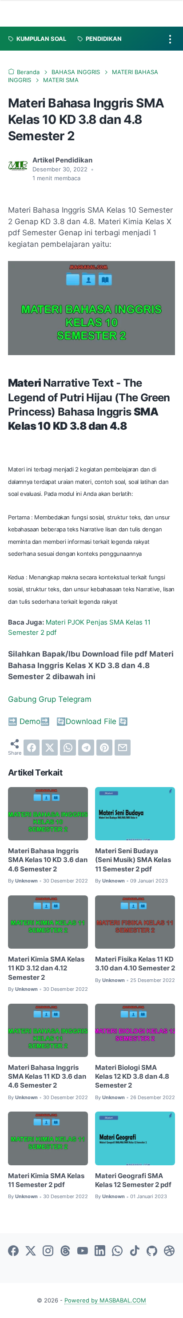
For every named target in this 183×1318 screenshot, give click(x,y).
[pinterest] (104, 748)
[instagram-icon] (48, 1251)
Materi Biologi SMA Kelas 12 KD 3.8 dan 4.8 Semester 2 (132, 1077)
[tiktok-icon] (134, 1251)
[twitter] (50, 748)
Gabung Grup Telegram (50, 699)
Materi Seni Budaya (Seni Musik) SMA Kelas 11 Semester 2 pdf (133, 860)
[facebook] (32, 748)
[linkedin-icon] (100, 1251)
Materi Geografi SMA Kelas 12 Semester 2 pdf (133, 1180)
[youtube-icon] (82, 1251)
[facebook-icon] (13, 1251)
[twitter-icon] (30, 1251)
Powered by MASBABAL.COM (105, 1300)
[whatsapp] (68, 748)
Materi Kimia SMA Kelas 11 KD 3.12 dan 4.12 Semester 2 (46, 968)
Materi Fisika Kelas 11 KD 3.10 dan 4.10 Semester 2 (135, 963)
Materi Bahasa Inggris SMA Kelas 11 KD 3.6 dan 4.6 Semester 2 (47, 1077)
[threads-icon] (65, 1251)
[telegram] (86, 748)
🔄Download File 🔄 (92, 721)
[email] (123, 748)
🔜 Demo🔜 (30, 721)
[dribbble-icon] (169, 1251)
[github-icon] (152, 1251)
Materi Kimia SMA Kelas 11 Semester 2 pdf (46, 1180)
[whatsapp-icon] (117, 1251)
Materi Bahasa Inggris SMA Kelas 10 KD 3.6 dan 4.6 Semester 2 (48, 860)
